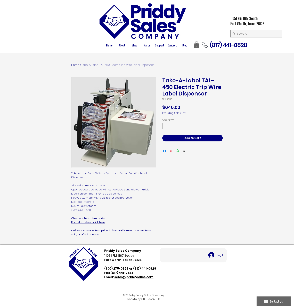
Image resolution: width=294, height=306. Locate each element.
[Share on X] (184, 151)
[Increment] (175, 126)
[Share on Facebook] (164, 151)
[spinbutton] (170, 126)
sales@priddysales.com (133, 277)
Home (75, 65)
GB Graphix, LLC (150, 299)
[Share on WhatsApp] (177, 151)
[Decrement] (165, 126)
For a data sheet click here (88, 222)
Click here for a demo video (88, 218)
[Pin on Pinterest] (171, 151)
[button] (147, 45)
